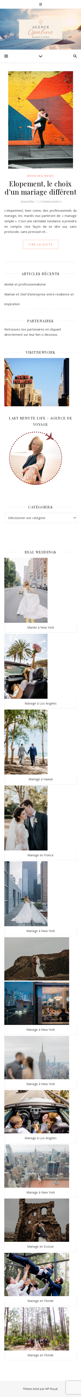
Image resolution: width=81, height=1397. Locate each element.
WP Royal (51, 1389)
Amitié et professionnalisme (25, 284)
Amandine (27, 201)
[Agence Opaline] (40, 29)
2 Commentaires (49, 201)
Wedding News (40, 176)
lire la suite (41, 244)
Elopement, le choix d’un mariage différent (40, 187)
